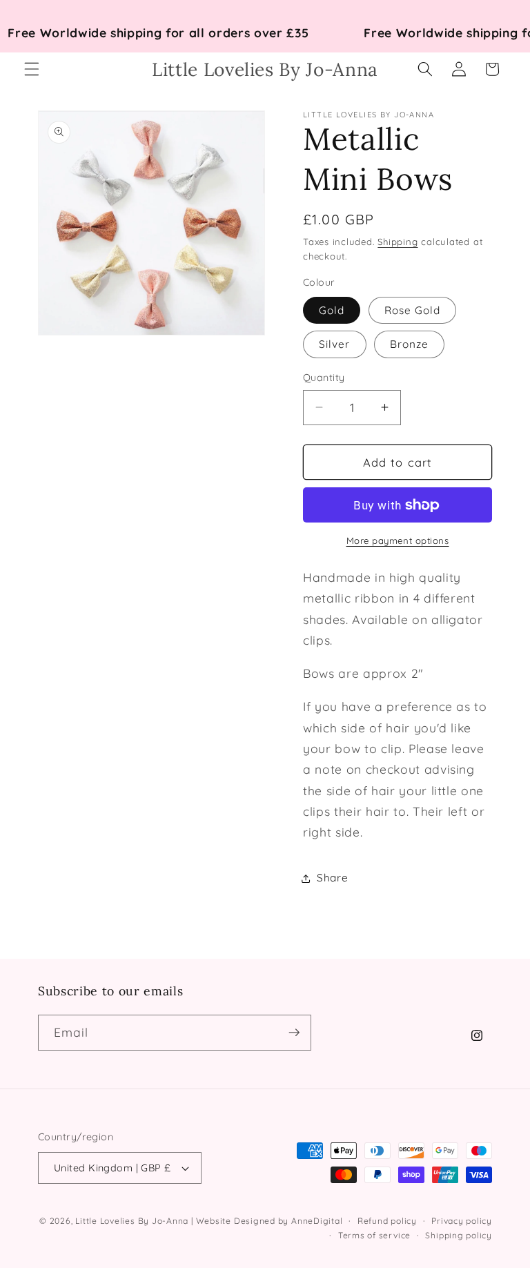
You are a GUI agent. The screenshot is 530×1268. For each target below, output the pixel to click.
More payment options (397, 540)
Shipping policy (458, 1235)
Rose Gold (412, 310)
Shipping (397, 241)
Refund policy (387, 1221)
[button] (31, 69)
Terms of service (374, 1235)
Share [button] (332, 877)
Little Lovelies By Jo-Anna (131, 1221)
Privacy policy (461, 1221)
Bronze (409, 344)
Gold (331, 310)
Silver (335, 344)
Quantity (324, 377)
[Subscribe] (294, 1033)
